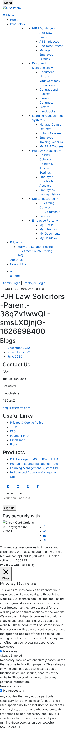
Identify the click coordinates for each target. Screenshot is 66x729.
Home (14, 19)
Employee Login (34, 283)
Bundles (44, 216)
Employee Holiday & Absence (46, 181)
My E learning (48, 229)
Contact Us (18, 264)
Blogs (14, 444)
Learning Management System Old (34, 468)
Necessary (10, 651)
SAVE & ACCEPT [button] (11, 727)
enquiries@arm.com (16, 408)
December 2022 (18, 348)
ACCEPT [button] (21, 560)
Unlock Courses (50, 133)
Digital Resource (44, 198)
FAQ (20, 255)
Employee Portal (44, 220)
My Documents (49, 233)
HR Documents (49, 212)
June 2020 (14, 356)
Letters (44, 107)
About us (16, 260)
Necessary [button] (7, 647)
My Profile (46, 225)
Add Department (51, 46)
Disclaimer (17, 440)
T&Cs (13, 427)
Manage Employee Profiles (46, 54)
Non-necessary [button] (10, 686)
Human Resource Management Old (34, 463)
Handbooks (47, 111)
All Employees (49, 41)
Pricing (15, 242)
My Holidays (48, 238)
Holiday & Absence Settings (46, 168)
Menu (8, 3)
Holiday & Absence (45, 150)
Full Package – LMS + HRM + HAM (34, 459)
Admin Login (11, 283)
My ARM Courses (51, 146)
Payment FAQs (20, 435)
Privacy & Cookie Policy (26, 422)
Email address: (13, 493)
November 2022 (18, 352)
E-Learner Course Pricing (34, 251)
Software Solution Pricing (35, 246)
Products (16, 24)
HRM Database (43, 28)
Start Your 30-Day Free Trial (25, 288)
